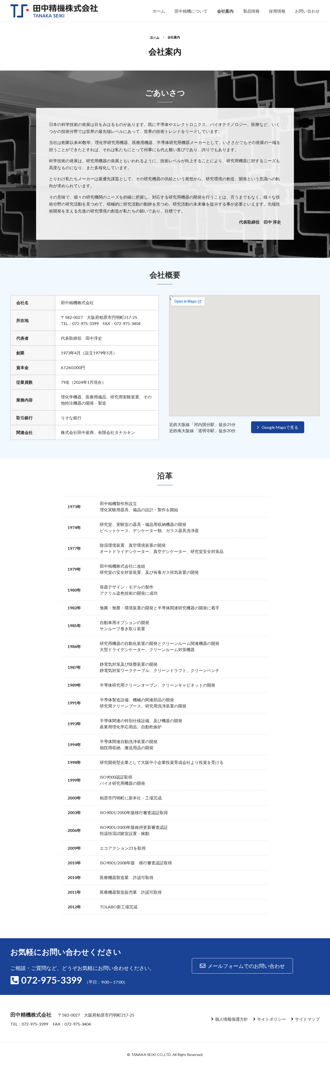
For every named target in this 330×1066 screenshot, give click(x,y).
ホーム (154, 37)
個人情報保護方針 (231, 1019)
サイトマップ (307, 1019)
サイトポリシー (271, 1019)
